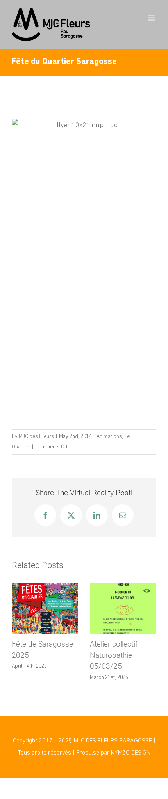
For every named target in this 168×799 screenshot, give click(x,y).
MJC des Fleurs (36, 436)
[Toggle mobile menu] (152, 18)
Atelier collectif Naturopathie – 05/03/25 (114, 655)
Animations (109, 436)
